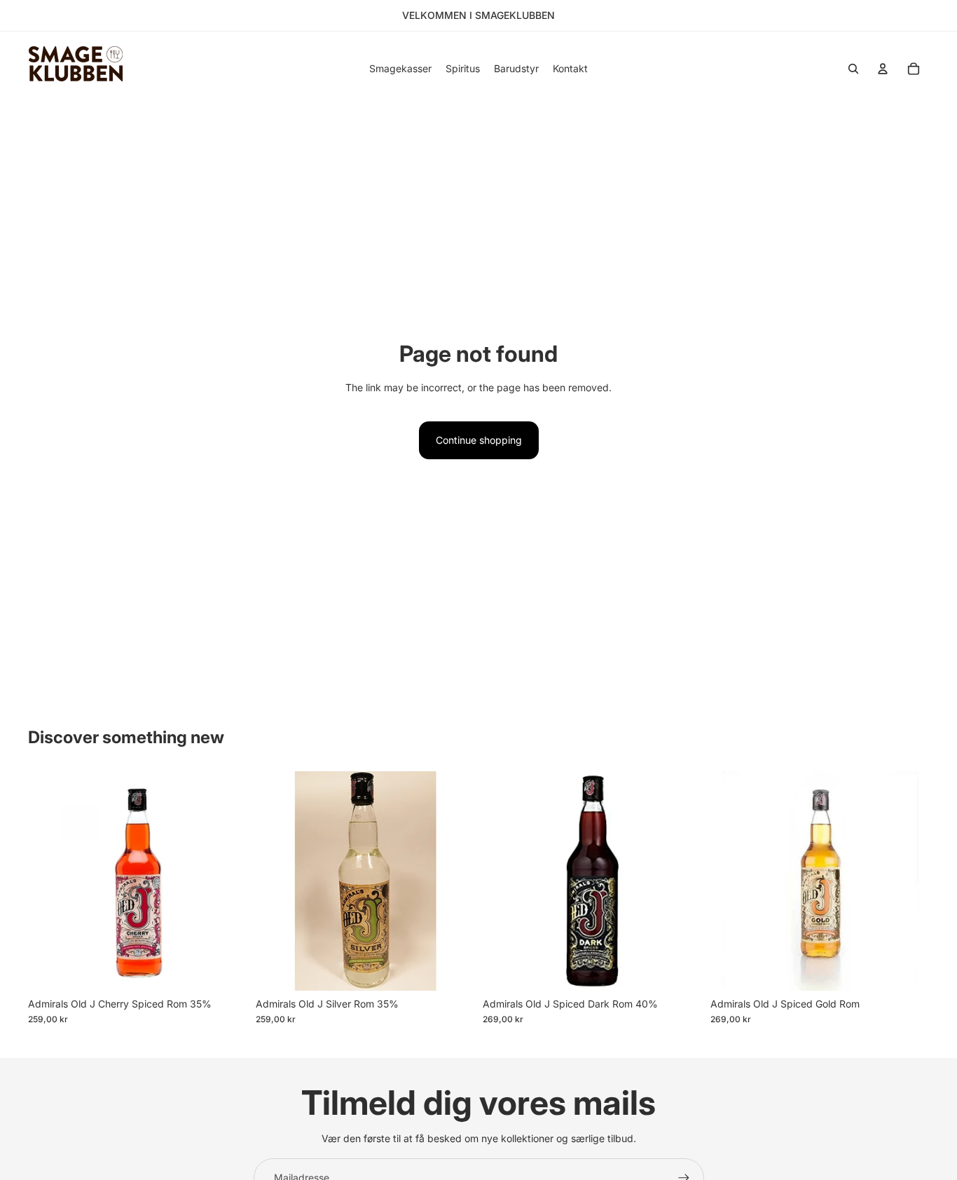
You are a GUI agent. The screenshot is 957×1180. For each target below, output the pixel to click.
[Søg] (853, 68)
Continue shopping (479, 440)
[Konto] (882, 68)
